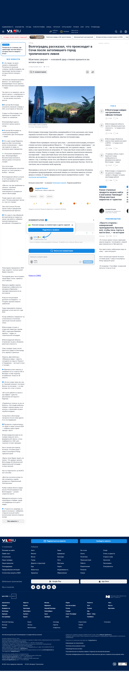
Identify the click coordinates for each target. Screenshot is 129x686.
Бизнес (33, 553)
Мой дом (60, 563)
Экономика (107, 563)
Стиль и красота (109, 553)
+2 (86, 233)
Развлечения (85, 566)
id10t (35, 237)
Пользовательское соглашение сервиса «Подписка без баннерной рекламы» (88, 651)
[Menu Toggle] (3, 31)
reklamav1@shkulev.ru (105, 634)
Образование (62, 573)
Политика (83, 557)
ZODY (82, 27)
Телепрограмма (39, 27)
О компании (6, 557)
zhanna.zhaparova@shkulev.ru (10, 657)
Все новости (13, 59)
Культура (60, 557)
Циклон (49, 196)
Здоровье (34, 573)
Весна (33, 557)
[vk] (38, 587)
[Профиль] (125, 31)
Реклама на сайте (8, 550)
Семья (82, 573)
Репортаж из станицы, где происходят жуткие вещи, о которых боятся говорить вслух (12, 50)
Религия (83, 570)
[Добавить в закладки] (87, 72)
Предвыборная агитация (11, 570)
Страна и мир (108, 557)
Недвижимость (8, 27)
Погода (28, 27)
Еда (32, 566)
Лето (59, 560)
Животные (35, 570)
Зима (59, 550)
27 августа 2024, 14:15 (35, 67)
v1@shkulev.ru (24, 648)
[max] (49, 587)
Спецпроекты (108, 566)
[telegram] (33, 587)
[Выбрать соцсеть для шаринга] (93, 72)
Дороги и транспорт (38, 563)
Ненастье (33, 196)
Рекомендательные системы (74, 648)
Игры (87, 27)
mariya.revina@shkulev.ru (9, 659)
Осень (82, 553)
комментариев (39, 72)
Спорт (105, 550)
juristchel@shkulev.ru (48, 650)
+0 (86, 246)
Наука (59, 566)
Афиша (48, 27)
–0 (92, 233)
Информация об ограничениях (74, 643)
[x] (54, 587)
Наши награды (7, 560)
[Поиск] (116, 31)
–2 (92, 246)
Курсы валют (67, 27)
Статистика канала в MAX (11, 573)
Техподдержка (7, 566)
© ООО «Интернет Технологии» (34, 664)
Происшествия (85, 560)
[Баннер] (37, 37)
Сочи (41, 196)
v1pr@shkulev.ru (92, 640)
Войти (35, 262)
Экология (106, 560)
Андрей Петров (41, 188)
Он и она (83, 550)
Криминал (61, 553)
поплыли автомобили (38, 177)
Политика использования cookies (75, 646)
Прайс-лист (6, 553)
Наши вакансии (7, 563)
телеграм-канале (59, 183)
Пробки (76, 27)
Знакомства (19, 27)
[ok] (44, 587)
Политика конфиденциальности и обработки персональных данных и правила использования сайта (95, 654)
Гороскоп (56, 27)
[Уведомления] (121, 31)
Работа (82, 563)
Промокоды (95, 27)
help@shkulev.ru (15, 651)
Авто (33, 550)
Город (33, 560)
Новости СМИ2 (35, 275)
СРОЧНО (6, 44)
